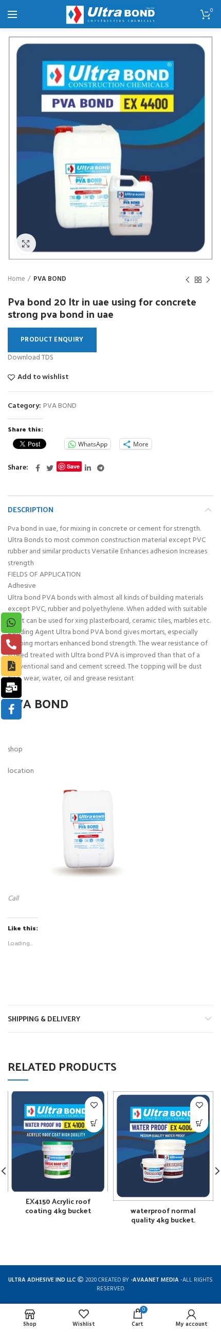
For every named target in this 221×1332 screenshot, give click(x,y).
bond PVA (103, 655)
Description (30, 509)
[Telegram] (100, 468)
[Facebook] (37, 468)
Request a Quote (94, 1123)
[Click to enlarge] (25, 243)
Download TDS (30, 358)
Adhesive (22, 586)
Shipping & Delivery (44, 1018)
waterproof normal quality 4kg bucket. (163, 1215)
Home (16, 279)
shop (15, 749)
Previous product (187, 280)
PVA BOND (49, 279)
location (21, 771)
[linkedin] (88, 468)
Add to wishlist (43, 377)
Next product (208, 280)
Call (13, 899)
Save (73, 466)
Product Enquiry (52, 339)
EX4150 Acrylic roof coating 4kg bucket (58, 1206)
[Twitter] (50, 468)
